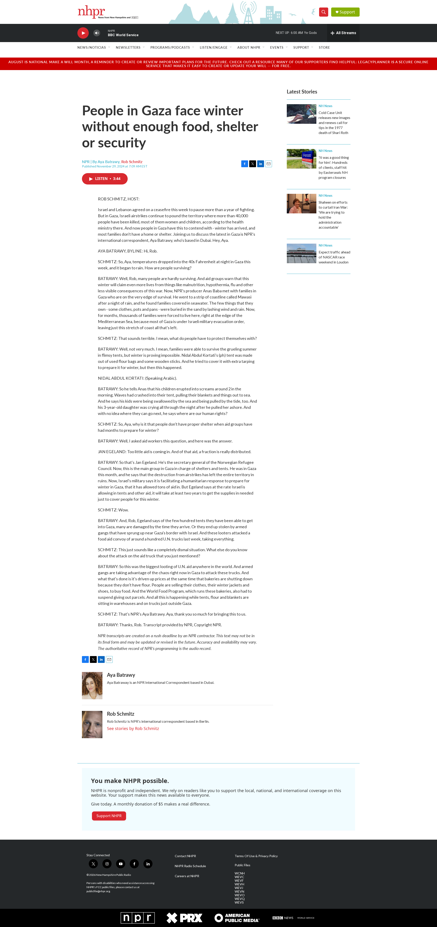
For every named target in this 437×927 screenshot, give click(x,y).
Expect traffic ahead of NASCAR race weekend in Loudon (334, 257)
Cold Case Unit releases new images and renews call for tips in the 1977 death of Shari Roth (334, 122)
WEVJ (239, 888)
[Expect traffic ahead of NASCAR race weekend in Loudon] (301, 253)
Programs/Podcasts (170, 47)
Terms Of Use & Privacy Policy (256, 856)
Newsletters (128, 47)
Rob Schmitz (131, 161)
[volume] (97, 33)
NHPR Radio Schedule (190, 866)
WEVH (239, 884)
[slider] (104, 32)
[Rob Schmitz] (92, 724)
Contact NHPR (185, 856)
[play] (83, 33)
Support (347, 12)
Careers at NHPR (187, 876)
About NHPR (248, 47)
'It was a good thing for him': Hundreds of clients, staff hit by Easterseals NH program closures (334, 167)
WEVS (239, 902)
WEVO (240, 895)
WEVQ (240, 899)
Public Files (242, 865)
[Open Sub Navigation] (109, 47)
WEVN (239, 891)
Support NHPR (109, 815)
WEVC (239, 877)
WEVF (239, 880)
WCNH (240, 873)
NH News (325, 106)
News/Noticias (91, 47)
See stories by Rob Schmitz (133, 728)
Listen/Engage (214, 47)
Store (324, 47)
